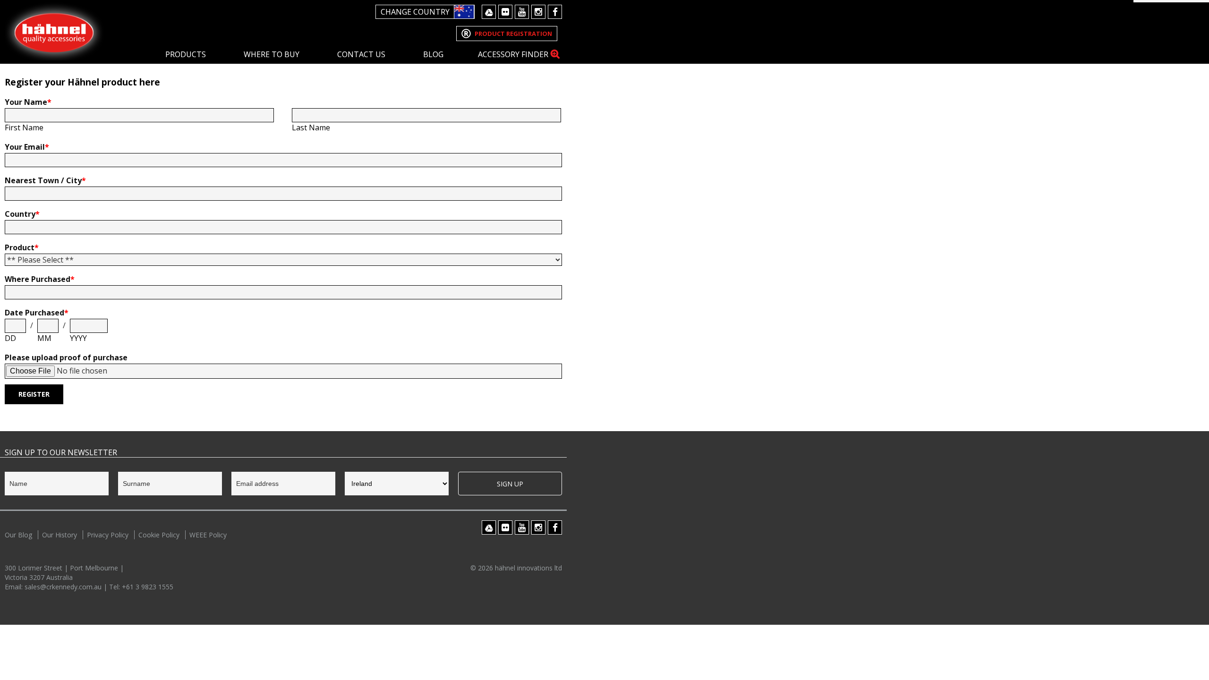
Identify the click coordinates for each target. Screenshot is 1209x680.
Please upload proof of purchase (66, 357)
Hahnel (54, 31)
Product (22, 247)
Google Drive (489, 12)
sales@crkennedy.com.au (64, 586)
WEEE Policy (208, 534)
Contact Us (361, 54)
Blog (433, 54)
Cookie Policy (158, 534)
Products (185, 54)
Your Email (27, 147)
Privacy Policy (107, 534)
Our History (59, 534)
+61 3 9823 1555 (147, 586)
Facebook (555, 12)
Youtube (522, 12)
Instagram (538, 12)
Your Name (28, 102)
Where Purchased (40, 279)
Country (22, 214)
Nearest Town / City (45, 180)
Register (34, 394)
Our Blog (18, 534)
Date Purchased (36, 312)
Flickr (505, 12)
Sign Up (510, 483)
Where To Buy (271, 54)
